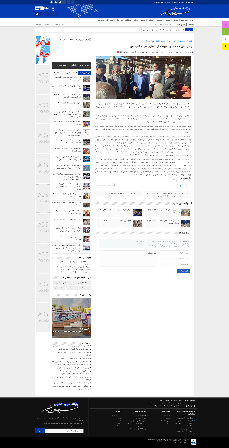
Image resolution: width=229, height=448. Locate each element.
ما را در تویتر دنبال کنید (185, 428)
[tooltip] (225, 24)
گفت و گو (109, 20)
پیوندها (181, 2)
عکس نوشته (168, 405)
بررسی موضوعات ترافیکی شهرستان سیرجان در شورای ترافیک (69, 141)
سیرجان (175, 20)
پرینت (132, 52)
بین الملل (119, 20)
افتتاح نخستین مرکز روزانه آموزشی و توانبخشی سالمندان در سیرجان (68, 229)
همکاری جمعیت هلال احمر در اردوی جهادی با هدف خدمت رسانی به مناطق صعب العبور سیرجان (68, 133)
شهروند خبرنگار (165, 420)
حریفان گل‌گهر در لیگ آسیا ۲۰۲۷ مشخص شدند (170, 24)
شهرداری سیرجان (140, 418)
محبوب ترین (71, 73)
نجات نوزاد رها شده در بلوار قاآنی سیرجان (67, 219)
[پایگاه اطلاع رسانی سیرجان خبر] (57, 415)
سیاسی (167, 20)
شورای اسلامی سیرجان (138, 420)
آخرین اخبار (172, 41)
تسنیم (119, 418)
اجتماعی (159, 20)
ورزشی (135, 20)
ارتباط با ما (189, 2)
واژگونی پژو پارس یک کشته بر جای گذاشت (116, 220)
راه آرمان (118, 423)
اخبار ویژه (184, 20)
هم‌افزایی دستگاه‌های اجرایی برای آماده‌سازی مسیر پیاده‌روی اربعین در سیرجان (69, 186)
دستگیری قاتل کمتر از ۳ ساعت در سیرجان (69, 238)
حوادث (143, 20)
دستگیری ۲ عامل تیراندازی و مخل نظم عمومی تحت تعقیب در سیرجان (67, 158)
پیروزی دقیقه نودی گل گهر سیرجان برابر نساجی (67, 122)
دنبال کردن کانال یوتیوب (185, 418)
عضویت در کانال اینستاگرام (184, 423)
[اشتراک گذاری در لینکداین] (171, 186)
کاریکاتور (155, 405)
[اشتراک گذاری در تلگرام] (180, 186)
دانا (120, 420)
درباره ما (167, 2)
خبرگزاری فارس (116, 415)
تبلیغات (174, 2)
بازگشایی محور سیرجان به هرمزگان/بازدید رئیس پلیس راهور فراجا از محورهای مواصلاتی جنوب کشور (66, 248)
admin (182, 52)
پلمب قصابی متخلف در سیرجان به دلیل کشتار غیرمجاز (67, 149)
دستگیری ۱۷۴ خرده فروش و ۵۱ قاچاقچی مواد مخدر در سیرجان (67, 212)
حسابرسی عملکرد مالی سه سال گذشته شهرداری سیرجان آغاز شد (163, 222)
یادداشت (100, 20)
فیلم (161, 405)
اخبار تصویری (178, 405)
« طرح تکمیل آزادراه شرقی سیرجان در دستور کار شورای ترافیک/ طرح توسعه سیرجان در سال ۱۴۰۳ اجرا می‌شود (167, 194)
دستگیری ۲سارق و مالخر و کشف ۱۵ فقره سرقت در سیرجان (67, 195)
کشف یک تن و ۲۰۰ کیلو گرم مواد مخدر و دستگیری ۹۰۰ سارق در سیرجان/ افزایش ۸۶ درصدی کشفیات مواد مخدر (67, 114)
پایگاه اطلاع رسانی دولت (138, 428)
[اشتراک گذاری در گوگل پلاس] (176, 186)
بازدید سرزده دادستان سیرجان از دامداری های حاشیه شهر (161, 46)
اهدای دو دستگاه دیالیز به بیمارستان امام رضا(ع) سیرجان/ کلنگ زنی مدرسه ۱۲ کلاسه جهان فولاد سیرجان (67, 177)
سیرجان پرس (117, 426)
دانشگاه (128, 20)
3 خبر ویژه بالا (179, 30)
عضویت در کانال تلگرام (185, 420)
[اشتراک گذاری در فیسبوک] (189, 186)
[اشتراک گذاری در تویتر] (185, 186)
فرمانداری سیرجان (140, 415)
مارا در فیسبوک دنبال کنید (184, 426)
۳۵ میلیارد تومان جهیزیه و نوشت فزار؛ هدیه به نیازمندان (163, 211)
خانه (191, 20)
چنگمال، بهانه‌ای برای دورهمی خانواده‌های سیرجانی (66, 203)
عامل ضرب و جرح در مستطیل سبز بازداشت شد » (120, 193)
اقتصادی (151, 20)
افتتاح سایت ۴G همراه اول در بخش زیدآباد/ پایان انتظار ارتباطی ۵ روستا (68, 166)
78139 (177, 443)
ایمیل (140, 52)
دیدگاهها (57, 73)
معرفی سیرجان (158, 2)
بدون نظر (149, 52)
